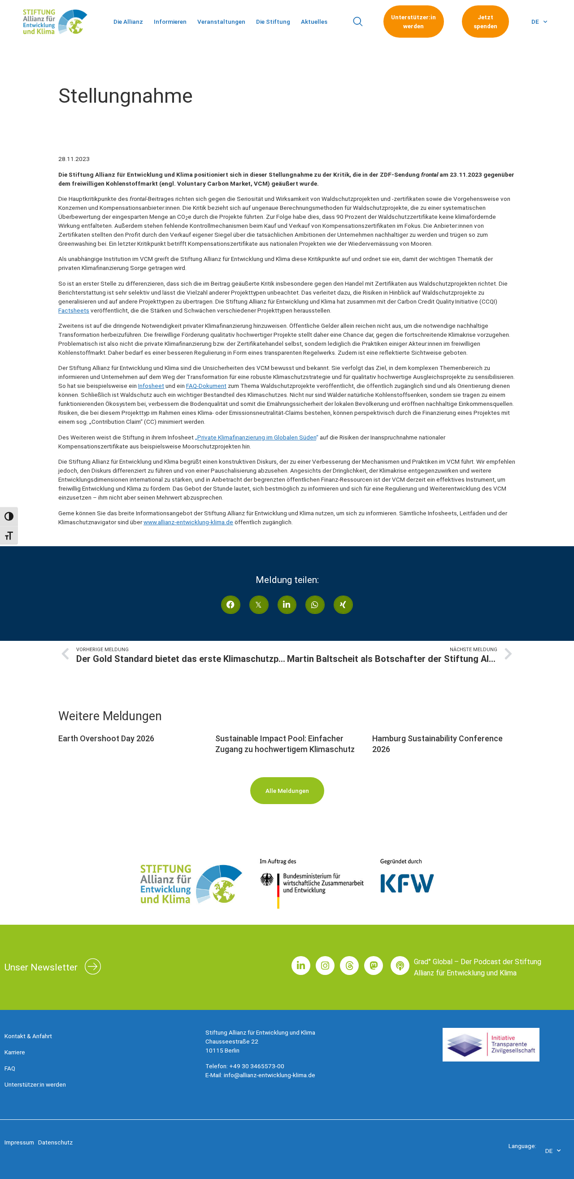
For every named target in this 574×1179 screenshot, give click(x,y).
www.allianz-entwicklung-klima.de (188, 522)
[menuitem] (539, 21)
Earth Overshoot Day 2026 (106, 738)
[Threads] (349, 965)
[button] (357, 21)
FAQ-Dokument (206, 385)
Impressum (19, 1142)
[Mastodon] (373, 965)
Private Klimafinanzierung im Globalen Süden (256, 437)
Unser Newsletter (41, 967)
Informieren (170, 21)
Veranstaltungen (221, 21)
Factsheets (73, 310)
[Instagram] (325, 965)
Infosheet (151, 385)
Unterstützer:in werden (35, 1084)
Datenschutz (55, 1142)
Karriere (14, 1052)
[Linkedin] (300, 965)
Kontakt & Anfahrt (28, 1036)
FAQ (9, 1068)
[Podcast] (400, 965)
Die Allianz (128, 21)
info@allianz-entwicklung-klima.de (269, 1075)
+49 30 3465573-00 (256, 1066)
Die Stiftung (273, 21)
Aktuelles (314, 21)
